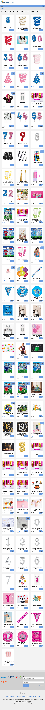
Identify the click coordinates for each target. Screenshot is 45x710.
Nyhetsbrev (29, 696)
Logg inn (26, 670)
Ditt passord (25, 680)
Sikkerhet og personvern (21, 696)
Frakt (7, 696)
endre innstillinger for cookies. (27, 705)
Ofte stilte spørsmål (36, 696)
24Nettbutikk (24, 707)
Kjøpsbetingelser (12, 696)
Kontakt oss (31, 670)
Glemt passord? (41, 685)
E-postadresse (25, 676)
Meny (3, 6)
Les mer (19, 705)
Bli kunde (17, 670)
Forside (2, 8)
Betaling (21, 670)
